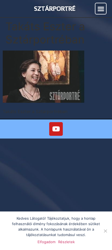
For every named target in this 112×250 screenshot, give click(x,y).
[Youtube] (56, 129)
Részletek (66, 242)
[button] (101, 8)
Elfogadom (46, 242)
